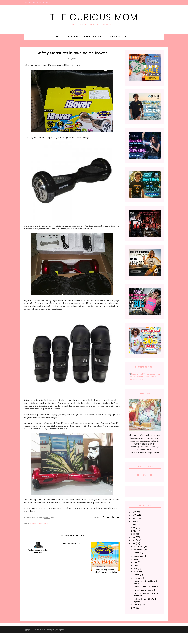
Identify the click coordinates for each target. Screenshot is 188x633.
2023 (133, 521)
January (137, 604)
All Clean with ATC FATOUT (145, 587)
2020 (133, 531)
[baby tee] (145, 314)
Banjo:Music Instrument (144, 590)
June (136, 565)
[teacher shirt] (145, 353)
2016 (133, 543)
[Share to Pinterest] (113, 517)
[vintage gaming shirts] (145, 236)
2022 (133, 524)
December (138, 546)
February (138, 578)
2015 (133, 608)
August (137, 559)
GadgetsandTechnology (40, 523)
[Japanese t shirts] (145, 80)
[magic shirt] (145, 158)
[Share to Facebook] (103, 517)
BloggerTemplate (58, 630)
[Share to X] (108, 517)
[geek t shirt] (145, 197)
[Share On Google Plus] (117, 517)
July (135, 562)
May (135, 568)
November (138, 549)
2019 (133, 534)
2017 (133, 540)
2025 (133, 515)
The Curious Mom (94, 17)
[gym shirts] (145, 275)
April (136, 571)
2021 (133, 527)
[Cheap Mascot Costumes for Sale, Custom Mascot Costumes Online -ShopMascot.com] (145, 380)
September (139, 556)
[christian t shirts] (145, 119)
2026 (133, 512)
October (137, 553)
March (136, 575)
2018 (133, 537)
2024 (133, 518)
